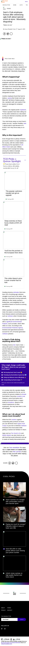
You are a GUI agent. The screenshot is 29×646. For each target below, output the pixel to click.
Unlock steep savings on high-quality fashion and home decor (14, 575)
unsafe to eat (21, 396)
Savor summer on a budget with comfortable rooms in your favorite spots (15, 501)
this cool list (17, 451)
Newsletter (6, 5)
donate (24, 394)
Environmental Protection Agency (12, 327)
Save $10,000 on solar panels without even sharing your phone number (15, 550)
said (25, 123)
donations (11, 402)
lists (14, 345)
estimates (16, 292)
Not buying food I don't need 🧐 (12, 372)
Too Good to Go (16, 433)
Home (14, 5)
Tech (27, 5)
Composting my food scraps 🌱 (12, 380)
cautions (14, 419)
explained (23, 110)
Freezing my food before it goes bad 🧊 (15, 375)
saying (10, 98)
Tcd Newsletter (6, 616)
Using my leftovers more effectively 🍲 (14, 377)
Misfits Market (6, 435)
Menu (26, 1)
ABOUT (3, 607)
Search (23, 2)
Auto (21, 5)
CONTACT (9, 610)
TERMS (9, 607)
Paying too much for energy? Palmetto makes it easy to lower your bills (16, 526)
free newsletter (14, 447)
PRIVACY (3, 610)
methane (10, 316)
